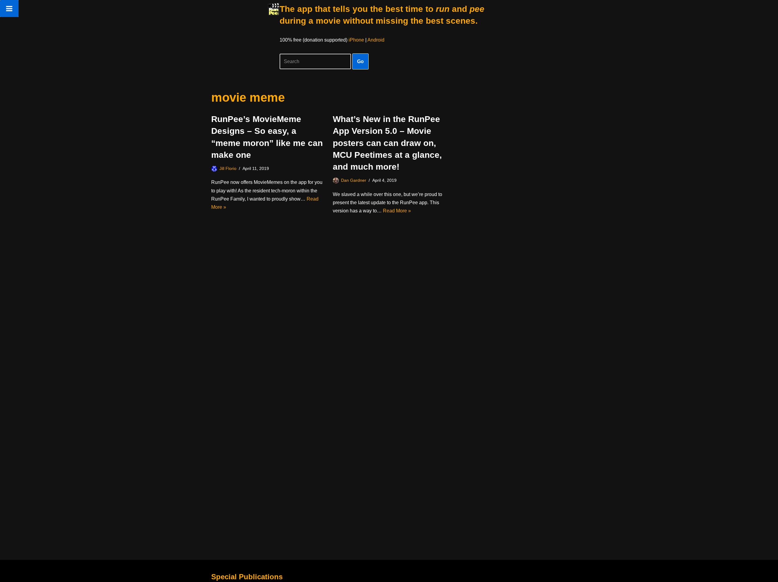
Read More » (397, 210)
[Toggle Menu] (9, 8)
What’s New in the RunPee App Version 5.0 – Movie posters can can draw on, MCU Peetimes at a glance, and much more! (387, 142)
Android (375, 39)
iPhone (356, 39)
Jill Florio (227, 168)
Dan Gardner (353, 180)
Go (360, 61)
